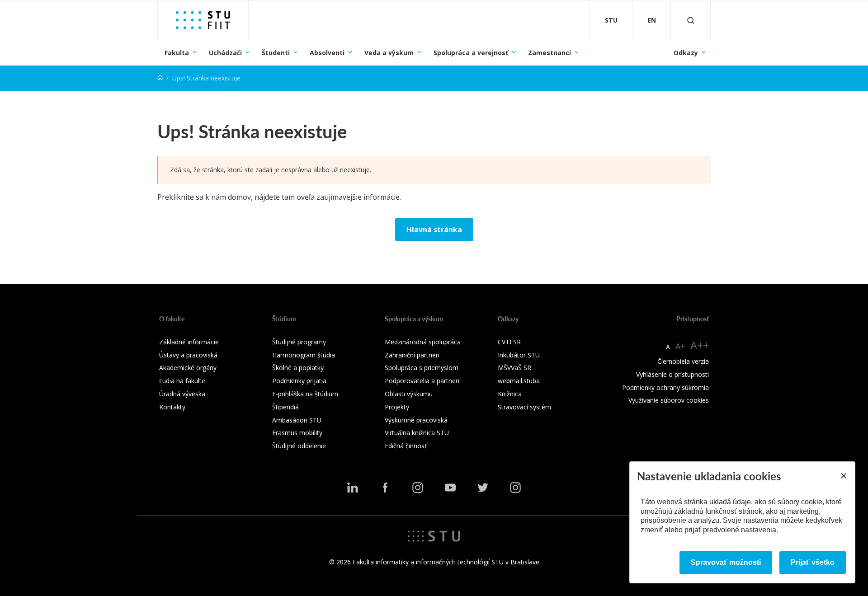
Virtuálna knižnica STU (417, 432)
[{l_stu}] (434, 535)
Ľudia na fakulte (182, 380)
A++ (699, 345)
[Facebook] (385, 487)
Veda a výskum (389, 52)
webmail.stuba (519, 380)
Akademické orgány (188, 367)
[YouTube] (450, 487)
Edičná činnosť (406, 445)
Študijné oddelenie (299, 445)
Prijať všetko (813, 562)
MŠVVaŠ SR (514, 367)
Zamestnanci (549, 52)
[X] (483, 487)
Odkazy (686, 52)
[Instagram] (418, 487)
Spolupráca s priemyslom (421, 367)
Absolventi (327, 52)
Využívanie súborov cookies (668, 400)
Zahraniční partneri (412, 355)
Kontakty (172, 407)
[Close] (843, 475)
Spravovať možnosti (726, 562)
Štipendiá (285, 407)
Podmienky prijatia (299, 380)
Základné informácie (189, 342)
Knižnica (510, 394)
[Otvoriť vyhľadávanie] (691, 20)
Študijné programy (299, 342)
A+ (680, 346)
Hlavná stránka (434, 230)
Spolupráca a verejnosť (471, 52)
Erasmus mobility (297, 432)
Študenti (276, 52)
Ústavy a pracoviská (188, 355)
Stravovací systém (524, 407)
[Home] (160, 78)
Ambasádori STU (296, 420)
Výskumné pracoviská (416, 420)
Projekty (397, 407)
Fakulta (177, 52)
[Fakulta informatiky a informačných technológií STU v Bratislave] (203, 20)
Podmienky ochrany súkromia (665, 387)
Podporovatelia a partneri (422, 380)
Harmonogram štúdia (303, 355)
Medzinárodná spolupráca (423, 342)
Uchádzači (225, 52)
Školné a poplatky (298, 367)
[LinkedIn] (353, 487)
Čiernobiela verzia (683, 361)
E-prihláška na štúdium (305, 394)
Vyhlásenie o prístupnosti (672, 374)
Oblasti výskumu (409, 394)
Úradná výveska (182, 394)
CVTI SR (509, 342)
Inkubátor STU (519, 355)
